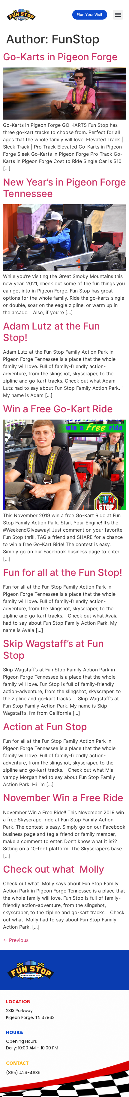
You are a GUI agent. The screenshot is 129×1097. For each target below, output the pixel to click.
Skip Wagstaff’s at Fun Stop (53, 649)
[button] (118, 15)
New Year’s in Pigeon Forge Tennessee (64, 187)
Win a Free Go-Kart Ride (58, 409)
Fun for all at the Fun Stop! (62, 572)
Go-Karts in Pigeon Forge (60, 57)
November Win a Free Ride (63, 798)
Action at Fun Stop (45, 727)
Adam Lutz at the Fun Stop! (51, 331)
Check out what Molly (53, 869)
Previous (15, 940)
